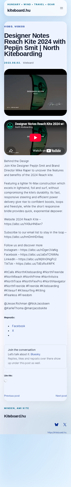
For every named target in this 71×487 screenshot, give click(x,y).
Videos (19, 26)
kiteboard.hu (18, 10)
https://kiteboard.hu (57, 432)
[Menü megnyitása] (61, 8)
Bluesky (35, 354)
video (8, 26)
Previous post (12, 395)
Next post (61, 395)
